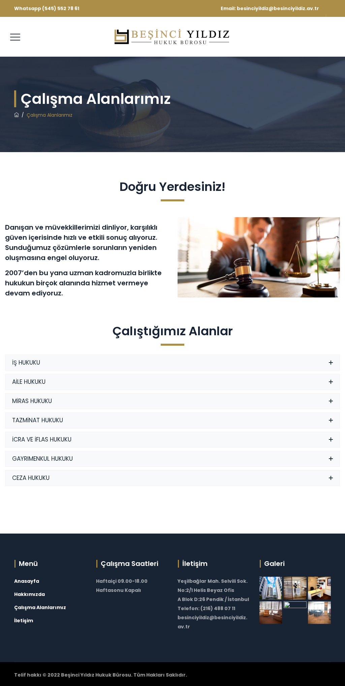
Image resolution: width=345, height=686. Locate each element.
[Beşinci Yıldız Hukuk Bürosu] (172, 37)
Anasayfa (26, 581)
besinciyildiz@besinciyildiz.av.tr (278, 8)
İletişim (23, 620)
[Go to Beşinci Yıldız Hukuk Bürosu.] (16, 115)
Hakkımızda (29, 594)
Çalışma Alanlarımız (40, 607)
